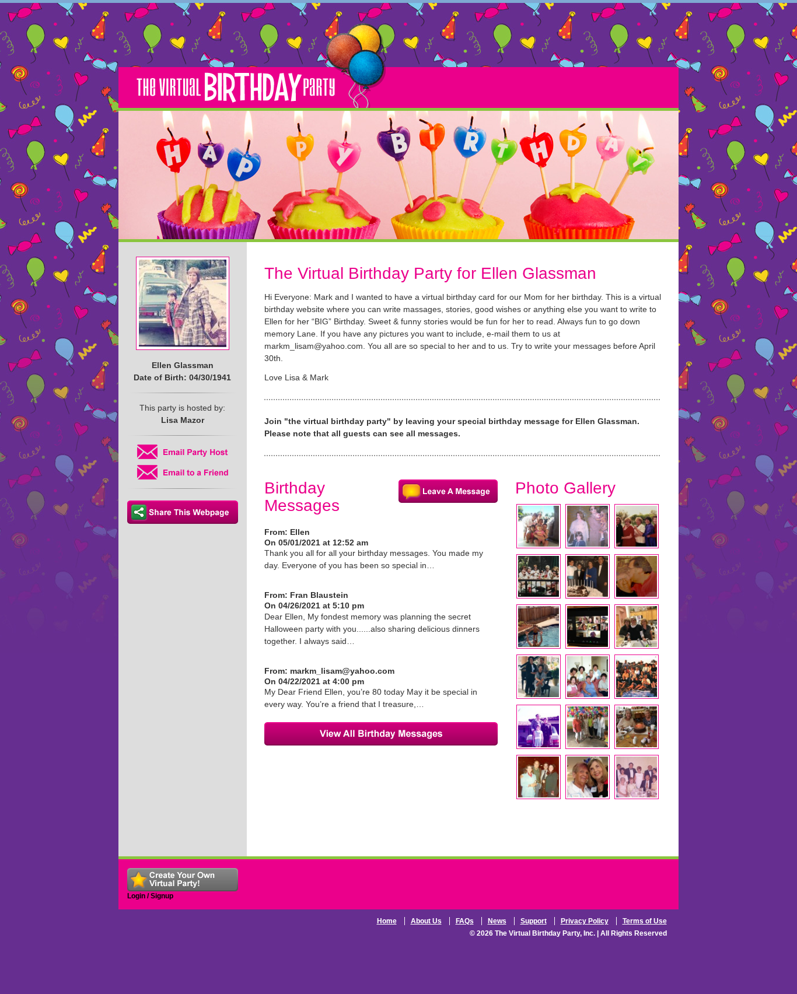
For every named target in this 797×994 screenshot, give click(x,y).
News (497, 921)
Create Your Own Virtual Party (182, 879)
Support (533, 921)
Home (387, 921)
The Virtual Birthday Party (261, 65)
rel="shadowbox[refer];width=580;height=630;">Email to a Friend (182, 472)
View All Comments (381, 734)
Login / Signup (150, 896)
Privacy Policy (585, 921)
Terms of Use (645, 921)
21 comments (448, 491)
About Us (426, 921)
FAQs (465, 921)
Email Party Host (182, 451)
